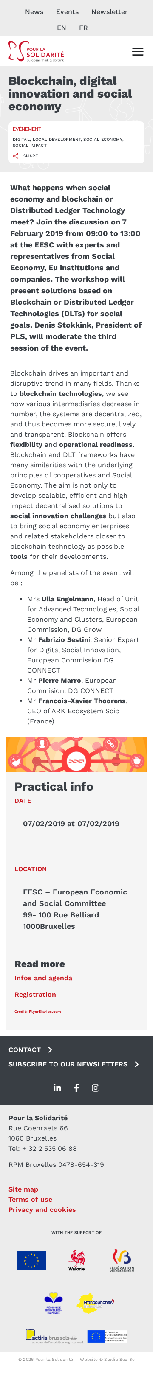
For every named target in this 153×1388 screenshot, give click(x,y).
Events (67, 12)
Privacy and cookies (42, 1210)
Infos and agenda (43, 978)
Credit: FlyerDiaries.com (37, 1011)
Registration (35, 994)
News (34, 12)
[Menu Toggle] (137, 51)
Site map (23, 1189)
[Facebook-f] (76, 1088)
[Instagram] (95, 1088)
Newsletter (109, 12)
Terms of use (30, 1199)
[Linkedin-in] (57, 1088)
